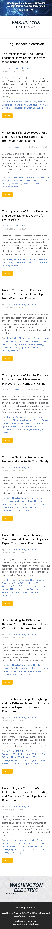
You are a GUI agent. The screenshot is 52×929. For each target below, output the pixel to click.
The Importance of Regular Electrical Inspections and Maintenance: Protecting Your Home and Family (25, 379)
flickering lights (15, 344)
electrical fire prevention (29, 177)
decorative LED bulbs (11, 754)
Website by (26, 921)
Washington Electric (26, 25)
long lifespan (18, 763)
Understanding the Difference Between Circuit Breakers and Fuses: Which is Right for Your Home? (25, 624)
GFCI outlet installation (34, 105)
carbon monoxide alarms (37, 259)
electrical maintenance (23, 420)
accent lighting (14, 840)
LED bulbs (21, 760)
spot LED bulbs (31, 763)
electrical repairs (41, 338)
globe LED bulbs (33, 757)
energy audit (7, 583)
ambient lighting (28, 840)
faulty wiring (41, 504)
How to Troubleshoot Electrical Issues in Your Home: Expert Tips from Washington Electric (23, 294)
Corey (7, 68)
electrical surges (27, 504)
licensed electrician (17, 108)
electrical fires (30, 102)
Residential (30, 68)
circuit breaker (13, 498)
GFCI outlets (38, 180)
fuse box (32, 668)
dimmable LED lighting (31, 754)
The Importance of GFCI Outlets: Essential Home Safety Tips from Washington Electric (23, 58)
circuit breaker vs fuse (17, 665)
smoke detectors (39, 262)
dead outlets (12, 338)
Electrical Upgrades (22, 304)
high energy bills (41, 344)
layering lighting (17, 846)
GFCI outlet (28, 344)
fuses (39, 668)
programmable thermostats (14, 592)
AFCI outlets (12, 177)
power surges (26, 429)
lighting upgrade (9, 849)
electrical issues (26, 338)
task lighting (15, 853)
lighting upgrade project (28, 849)
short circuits (24, 674)
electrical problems (10, 423)
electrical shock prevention (20, 180)
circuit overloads (28, 498)
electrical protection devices (14, 668)
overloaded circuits (10, 429)
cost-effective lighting (35, 751)
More (7, 116)
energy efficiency (21, 583)
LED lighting (15, 589)
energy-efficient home (22, 586)
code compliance (15, 102)
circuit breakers (35, 665)
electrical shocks (15, 105)
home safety (15, 184)
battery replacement (16, 259)
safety (14, 674)
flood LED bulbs (18, 757)
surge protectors (21, 510)
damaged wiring (14, 417)
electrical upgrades (38, 580)
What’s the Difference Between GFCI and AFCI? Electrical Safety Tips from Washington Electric (25, 136)
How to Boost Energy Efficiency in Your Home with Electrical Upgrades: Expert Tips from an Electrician (25, 539)
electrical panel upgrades (18, 580)
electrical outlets (41, 420)
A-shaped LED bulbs (16, 751)
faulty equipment (17, 426)
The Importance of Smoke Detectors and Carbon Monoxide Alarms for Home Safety (25, 215)
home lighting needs (26, 843)
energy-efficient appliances (30, 341)
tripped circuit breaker (30, 347)
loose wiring (8, 510)
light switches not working (32, 507)
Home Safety (19, 68)
